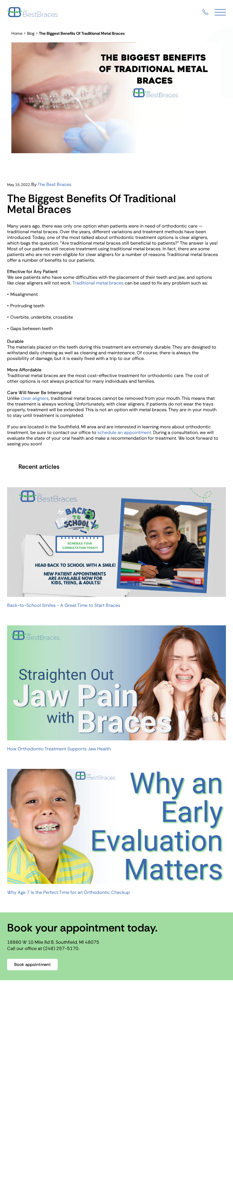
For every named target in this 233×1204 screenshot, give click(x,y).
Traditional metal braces (98, 283)
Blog (30, 33)
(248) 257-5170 (60, 948)
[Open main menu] (220, 12)
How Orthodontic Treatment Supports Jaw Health (59, 749)
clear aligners (35, 398)
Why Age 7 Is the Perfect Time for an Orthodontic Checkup (68, 892)
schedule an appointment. (124, 432)
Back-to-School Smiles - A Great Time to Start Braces (63, 605)
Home (16, 33)
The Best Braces (54, 184)
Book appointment (32, 964)
